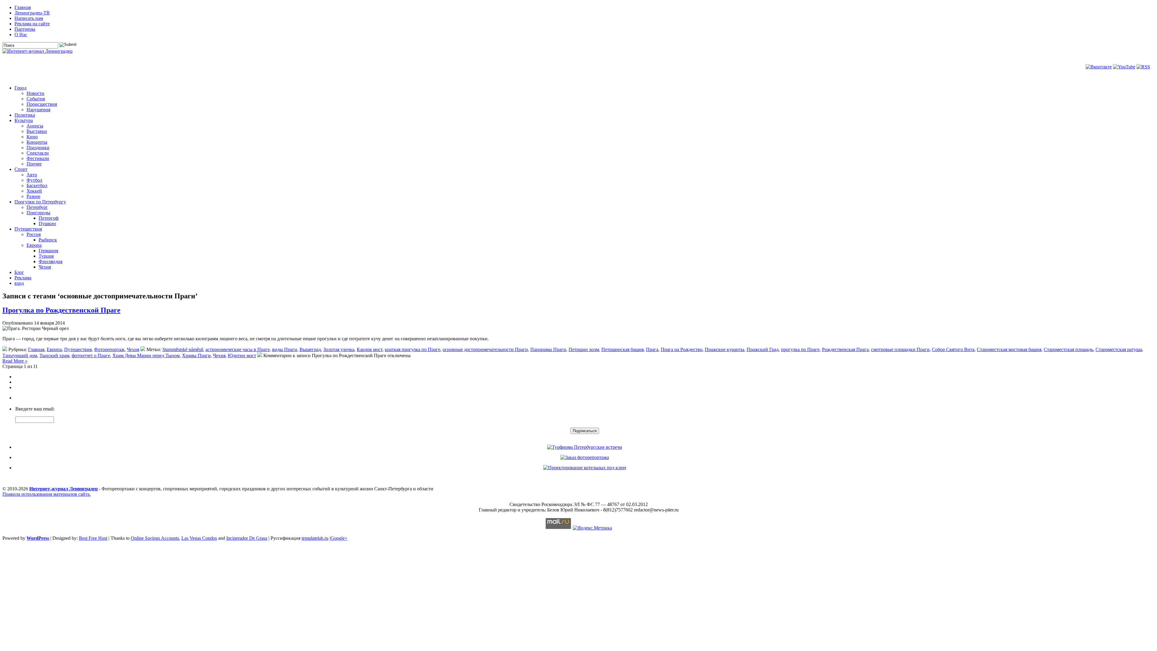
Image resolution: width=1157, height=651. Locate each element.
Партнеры (24, 29)
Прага (652, 349)
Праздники (38, 147)
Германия (48, 250)
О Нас (20, 34)
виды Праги (284, 349)
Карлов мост (369, 349)
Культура (23, 120)
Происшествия (42, 104)
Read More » (14, 360)
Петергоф (48, 218)
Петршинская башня (622, 349)
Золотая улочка (338, 349)
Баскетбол (37, 185)
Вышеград (310, 349)
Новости (35, 93)
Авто (32, 174)
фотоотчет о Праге (91, 355)
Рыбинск (48, 239)
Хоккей (34, 190)
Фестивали (38, 158)
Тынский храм (54, 355)
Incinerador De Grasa (246, 538)
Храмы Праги (196, 355)
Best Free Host (93, 538)
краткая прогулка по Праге (412, 349)
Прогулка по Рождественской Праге (61, 310)
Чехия (45, 266)
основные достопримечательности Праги (485, 349)
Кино (32, 136)
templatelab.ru (315, 538)
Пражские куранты (724, 349)
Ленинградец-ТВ (32, 12)
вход (19, 283)
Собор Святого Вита (953, 349)
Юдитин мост (242, 355)
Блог (19, 272)
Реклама (22, 277)
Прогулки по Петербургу (40, 201)
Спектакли (38, 153)
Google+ (339, 538)
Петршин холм (584, 349)
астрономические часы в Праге (237, 349)
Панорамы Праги (548, 349)
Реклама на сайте (32, 23)
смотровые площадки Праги (900, 349)
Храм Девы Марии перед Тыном (146, 355)
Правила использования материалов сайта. (46, 494)
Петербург (37, 207)
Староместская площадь (1068, 349)
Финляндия (50, 261)
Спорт (20, 169)
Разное (33, 196)
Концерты (37, 142)
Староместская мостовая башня (1009, 349)
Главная (22, 7)
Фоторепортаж (109, 349)
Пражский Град (763, 349)
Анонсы (35, 125)
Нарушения (38, 109)
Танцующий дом (19, 355)
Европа (34, 245)
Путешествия (28, 228)
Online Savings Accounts (155, 538)
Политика (24, 115)
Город (20, 87)
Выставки (37, 131)
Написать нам (28, 18)
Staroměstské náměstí (182, 349)
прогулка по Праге (800, 349)
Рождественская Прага (845, 349)
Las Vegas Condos (199, 538)
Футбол (34, 180)
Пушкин (47, 223)
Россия (34, 234)
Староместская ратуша (1119, 349)
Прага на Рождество (681, 349)
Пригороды (38, 212)
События (36, 98)
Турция (46, 256)
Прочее (34, 163)
